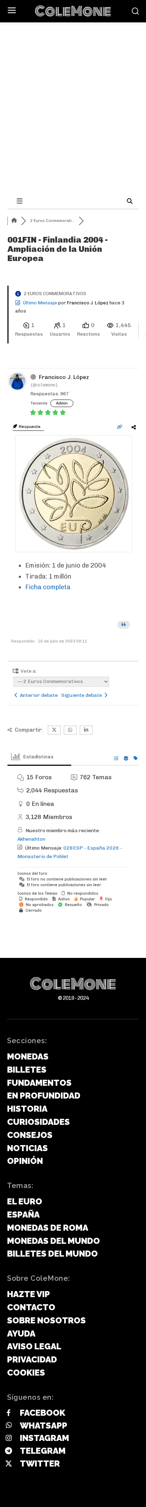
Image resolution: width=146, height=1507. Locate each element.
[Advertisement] (73, 77)
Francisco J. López (87, 302)
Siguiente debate (82, 695)
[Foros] (14, 220)
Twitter (40, 1463)
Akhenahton (31, 839)
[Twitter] (8, 1464)
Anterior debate (38, 695)
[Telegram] (8, 1451)
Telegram (43, 1451)
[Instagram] (8, 1438)
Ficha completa (48, 587)
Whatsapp (43, 1425)
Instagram (44, 1438)
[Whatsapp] (8, 1425)
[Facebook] (8, 1413)
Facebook (42, 1413)
